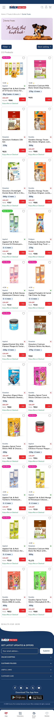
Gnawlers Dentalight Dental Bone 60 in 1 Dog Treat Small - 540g (13, 192)
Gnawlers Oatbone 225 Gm (12, 141)
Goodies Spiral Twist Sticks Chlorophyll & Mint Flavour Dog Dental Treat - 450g (40, 601)
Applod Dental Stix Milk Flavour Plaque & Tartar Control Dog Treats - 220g (13, 345)
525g (5, 401)
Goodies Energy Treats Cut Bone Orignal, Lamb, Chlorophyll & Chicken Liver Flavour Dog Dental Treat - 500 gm (40, 192)
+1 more (15, 94)
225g (5, 146)
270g (31, 92)
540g (5, 197)
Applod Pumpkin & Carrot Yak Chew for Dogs (40, 294)
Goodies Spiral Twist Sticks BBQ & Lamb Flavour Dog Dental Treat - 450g (13, 601)
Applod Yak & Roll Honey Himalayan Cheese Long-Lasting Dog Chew (13, 294)
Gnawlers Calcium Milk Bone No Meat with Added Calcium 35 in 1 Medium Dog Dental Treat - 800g (40, 550)
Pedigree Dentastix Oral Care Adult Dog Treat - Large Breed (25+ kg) (39, 243)
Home (3, 14)
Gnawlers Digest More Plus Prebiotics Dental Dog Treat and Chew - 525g (12, 396)
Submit (46, 650)
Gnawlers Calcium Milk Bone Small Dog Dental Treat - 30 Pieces (39, 87)
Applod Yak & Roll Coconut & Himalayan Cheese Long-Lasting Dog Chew (13, 243)
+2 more (11, 197)
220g (5, 350)
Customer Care (7, 676)
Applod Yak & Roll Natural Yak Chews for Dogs (12, 550)
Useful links (6, 670)
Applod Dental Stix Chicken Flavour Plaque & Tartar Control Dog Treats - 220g (40, 447)
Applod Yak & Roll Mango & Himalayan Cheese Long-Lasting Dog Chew (40, 499)
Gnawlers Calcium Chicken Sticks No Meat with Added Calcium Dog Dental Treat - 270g (40, 345)
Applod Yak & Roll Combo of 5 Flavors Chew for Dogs (13, 90)
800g (31, 555)
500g (31, 146)
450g (31, 401)
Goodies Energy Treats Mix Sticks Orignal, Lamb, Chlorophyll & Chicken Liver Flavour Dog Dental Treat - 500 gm (40, 141)
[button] (5, 7)
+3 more (37, 92)
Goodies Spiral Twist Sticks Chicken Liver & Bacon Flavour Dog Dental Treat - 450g (39, 396)
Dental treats (26, 14)
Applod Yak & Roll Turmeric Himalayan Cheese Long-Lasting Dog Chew (13, 499)
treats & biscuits (13, 14)
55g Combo (7, 94)
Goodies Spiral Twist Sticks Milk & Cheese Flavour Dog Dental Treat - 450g (13, 447)
